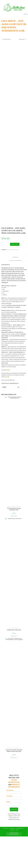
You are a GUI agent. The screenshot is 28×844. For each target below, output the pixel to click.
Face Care (9, 249)
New (18, 249)
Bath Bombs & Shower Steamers (13, 748)
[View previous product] (2, 39)
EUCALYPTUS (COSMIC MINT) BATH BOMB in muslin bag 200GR (14, 750)
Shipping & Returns (20, 828)
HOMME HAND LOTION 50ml (14, 630)
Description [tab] (15, 257)
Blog (17, 829)
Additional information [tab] (15, 260)
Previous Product (7, 39)
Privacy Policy (12, 828)
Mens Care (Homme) (13, 628)
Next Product (21, 39)
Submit (14, 809)
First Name (9, 790)
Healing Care (14, 249)
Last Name (9, 796)
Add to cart (15, 244)
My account (12, 829)
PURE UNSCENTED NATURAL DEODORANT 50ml (14, 509)
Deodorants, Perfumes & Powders (13, 506)
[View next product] (26, 39)
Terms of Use (5, 828)
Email (8, 802)
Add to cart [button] (14, 516)
